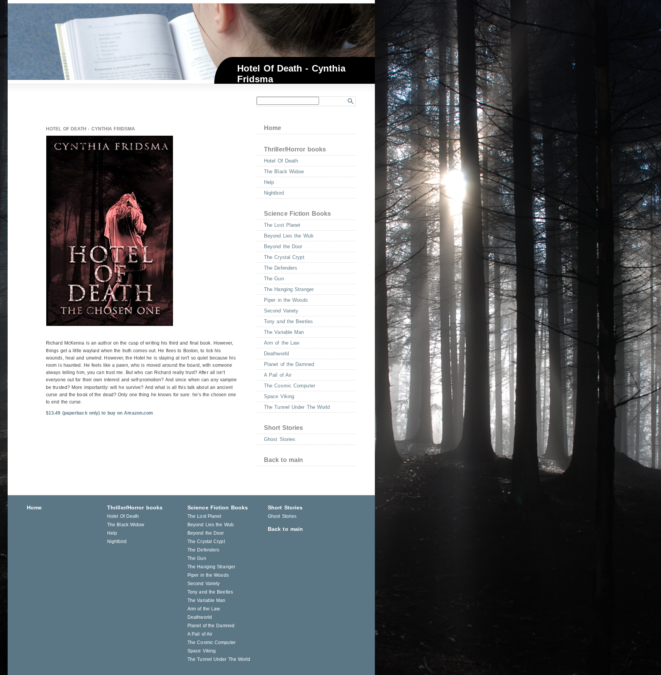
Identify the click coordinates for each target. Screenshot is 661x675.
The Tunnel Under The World (297, 407)
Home (272, 128)
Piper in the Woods (286, 300)
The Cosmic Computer (289, 386)
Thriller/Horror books (295, 149)
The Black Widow (284, 171)
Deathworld (276, 353)
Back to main (283, 460)
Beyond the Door (283, 246)
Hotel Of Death (281, 161)
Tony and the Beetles (288, 321)
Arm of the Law (281, 343)
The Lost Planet (282, 225)
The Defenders (280, 268)
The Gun (274, 278)
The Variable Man (284, 332)
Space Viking (279, 396)
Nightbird (274, 193)
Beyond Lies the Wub (288, 236)
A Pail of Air (277, 375)
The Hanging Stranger (289, 289)
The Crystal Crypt (284, 257)
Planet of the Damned (289, 364)
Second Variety (281, 311)
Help (269, 182)
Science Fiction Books (297, 213)
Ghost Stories (279, 439)
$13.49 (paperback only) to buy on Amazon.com (99, 413)
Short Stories (283, 428)
